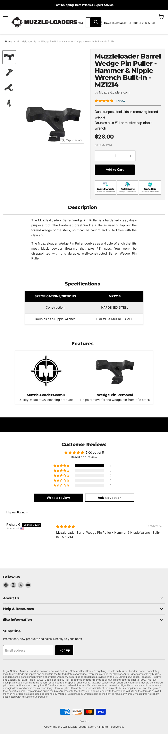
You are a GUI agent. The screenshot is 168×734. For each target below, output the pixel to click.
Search (84, 721)
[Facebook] (6, 585)
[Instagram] (13, 585)
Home (8, 41)
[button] (104, 101)
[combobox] (88, 22)
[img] (65, 527)
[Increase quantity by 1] (130, 155)
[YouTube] (28, 585)
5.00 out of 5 (95, 452)
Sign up (64, 650)
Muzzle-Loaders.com (114, 92)
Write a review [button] (58, 498)
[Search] (95, 22)
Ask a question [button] (109, 498)
